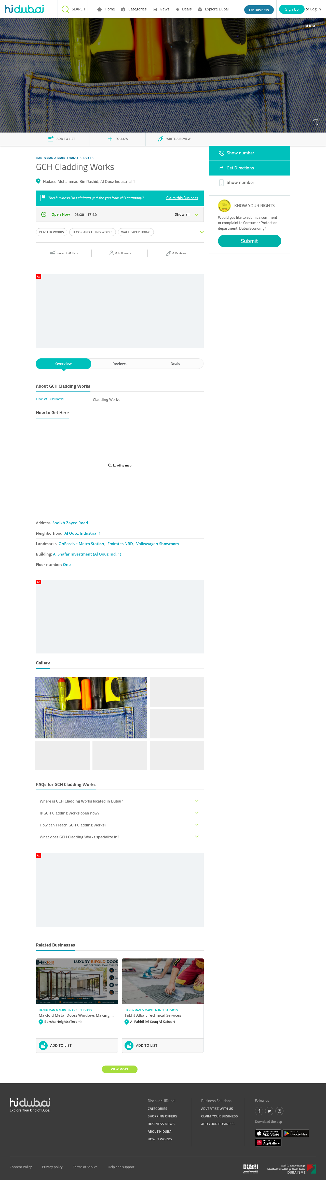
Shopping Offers (162, 1116)
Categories (136, 9)
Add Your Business (218, 1123)
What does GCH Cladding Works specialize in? (79, 837)
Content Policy (21, 1166)
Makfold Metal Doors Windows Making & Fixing (77, 1015)
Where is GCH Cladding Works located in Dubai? (81, 801)
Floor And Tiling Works (93, 232)
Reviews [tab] (120, 363)
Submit (249, 241)
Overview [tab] (63, 363)
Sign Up (292, 9)
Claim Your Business (219, 1116)
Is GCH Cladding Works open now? (69, 813)
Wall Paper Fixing (136, 232)
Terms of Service (85, 1166)
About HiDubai (160, 1131)
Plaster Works (51, 232)
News (164, 9)
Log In (315, 8)
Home (109, 9)
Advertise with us (217, 1108)
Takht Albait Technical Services (153, 1015)
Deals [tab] (175, 363)
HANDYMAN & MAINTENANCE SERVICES (65, 1010)
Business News (161, 1123)
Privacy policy (52, 1166)
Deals (186, 9)
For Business (259, 9)
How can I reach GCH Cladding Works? (73, 825)
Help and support (121, 1166)
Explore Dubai (216, 9)
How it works (160, 1139)
